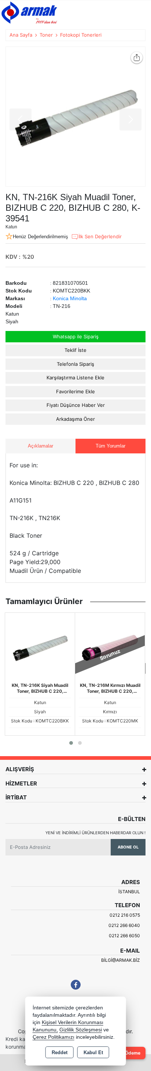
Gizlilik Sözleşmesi (80, 1030)
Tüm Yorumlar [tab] (110, 446)
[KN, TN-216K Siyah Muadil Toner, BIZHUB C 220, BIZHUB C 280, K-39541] (75, 116)
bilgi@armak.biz (120, 960)
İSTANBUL (129, 891)
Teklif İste (75, 350)
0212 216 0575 (125, 915)
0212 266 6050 (124, 935)
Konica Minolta (70, 298)
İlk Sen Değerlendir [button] (100, 236)
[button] (71, 743)
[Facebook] (76, 985)
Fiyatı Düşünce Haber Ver (76, 405)
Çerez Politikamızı (53, 1037)
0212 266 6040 (124, 925)
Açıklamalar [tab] (40, 446)
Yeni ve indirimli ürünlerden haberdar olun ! (95, 832)
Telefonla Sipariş (75, 364)
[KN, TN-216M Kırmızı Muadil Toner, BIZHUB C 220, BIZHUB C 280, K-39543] (110, 647)
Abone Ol (128, 847)
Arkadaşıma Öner (75, 419)
